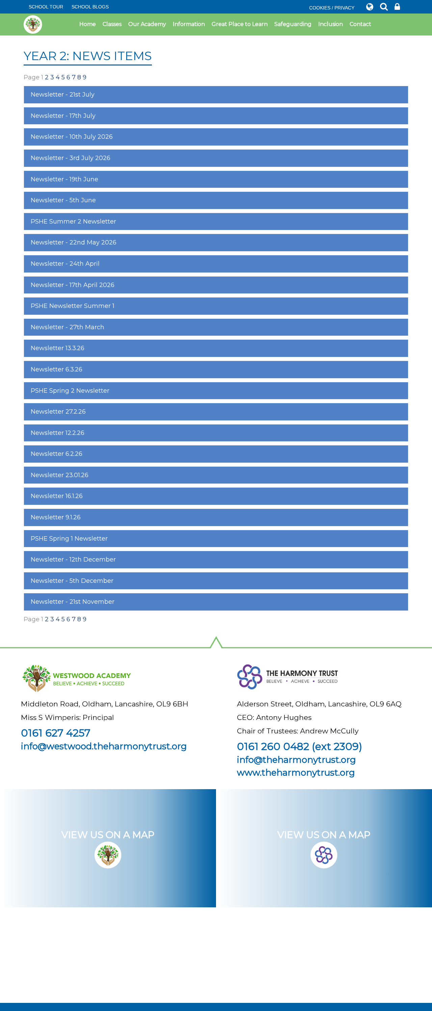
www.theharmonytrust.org (296, 772)
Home (87, 24)
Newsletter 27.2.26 (58, 411)
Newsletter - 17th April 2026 (72, 285)
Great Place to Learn (240, 24)
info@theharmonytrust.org (296, 759)
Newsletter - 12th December (73, 559)
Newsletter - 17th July (63, 116)
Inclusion (330, 24)
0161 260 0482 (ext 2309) (299, 746)
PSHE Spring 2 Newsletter (70, 390)
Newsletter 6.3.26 (56, 369)
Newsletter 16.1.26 (57, 496)
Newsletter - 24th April (65, 263)
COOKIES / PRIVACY (331, 7)
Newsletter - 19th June (64, 179)
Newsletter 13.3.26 (57, 348)
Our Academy (147, 24)
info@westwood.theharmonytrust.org (104, 746)
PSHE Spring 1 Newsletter (69, 538)
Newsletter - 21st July (62, 94)
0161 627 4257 (55, 733)
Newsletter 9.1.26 (56, 517)
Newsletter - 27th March (67, 327)
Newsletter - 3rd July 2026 (70, 158)
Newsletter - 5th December (72, 581)
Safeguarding (293, 24)
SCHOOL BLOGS (90, 6)
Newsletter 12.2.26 (57, 433)
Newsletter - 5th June (63, 200)
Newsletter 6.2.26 (56, 454)
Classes (112, 24)
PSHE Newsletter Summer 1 (72, 306)
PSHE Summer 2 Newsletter (73, 221)
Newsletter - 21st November (72, 601)
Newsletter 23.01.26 (59, 475)
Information (189, 24)
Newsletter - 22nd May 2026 (73, 242)
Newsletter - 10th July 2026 (72, 136)
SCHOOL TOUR (46, 6)
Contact (360, 24)
